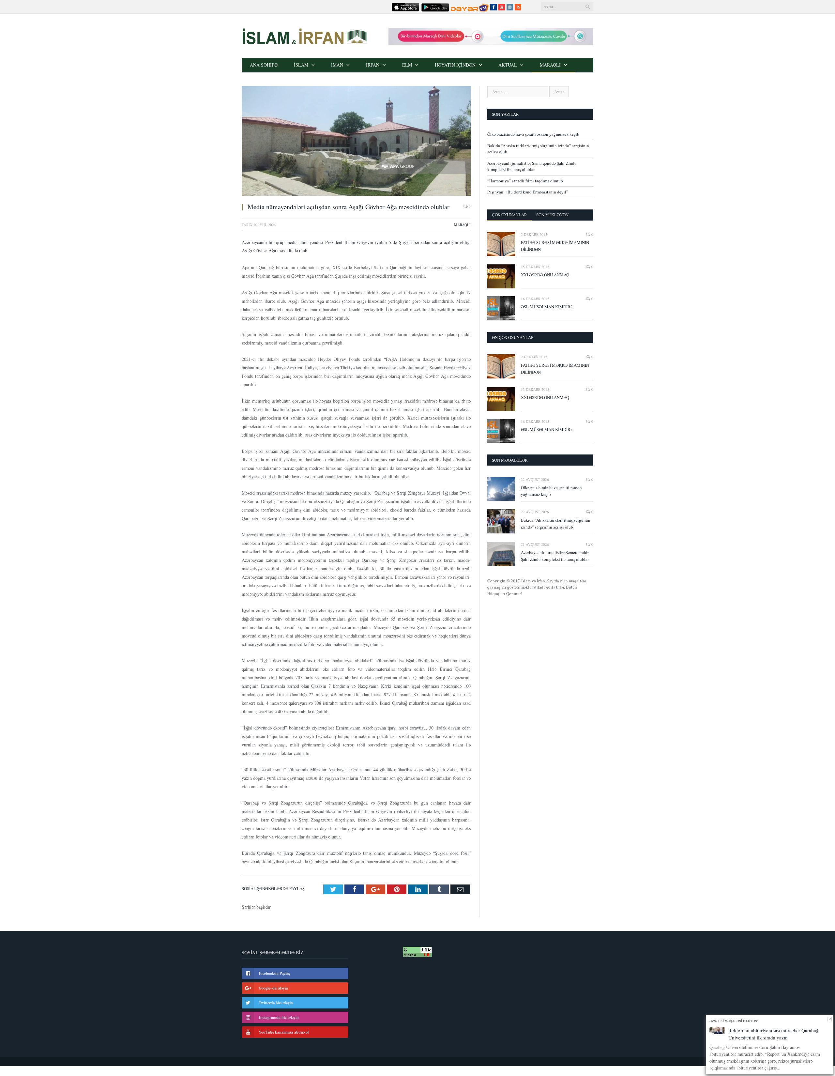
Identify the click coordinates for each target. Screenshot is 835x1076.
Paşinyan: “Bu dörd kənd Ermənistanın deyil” (527, 192)
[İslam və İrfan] (304, 35)
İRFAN (372, 65)
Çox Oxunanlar (509, 215)
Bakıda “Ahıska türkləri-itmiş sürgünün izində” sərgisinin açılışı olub (555, 523)
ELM (407, 65)
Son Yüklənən (552, 215)
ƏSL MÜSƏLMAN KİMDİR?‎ (546, 307)
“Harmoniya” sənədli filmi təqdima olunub (525, 181)
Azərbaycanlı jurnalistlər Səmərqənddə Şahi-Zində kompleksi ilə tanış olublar (531, 166)
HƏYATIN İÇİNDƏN (455, 65)
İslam (301, 65)
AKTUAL (507, 65)
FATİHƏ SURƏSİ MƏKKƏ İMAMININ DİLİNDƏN (555, 245)
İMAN (337, 65)
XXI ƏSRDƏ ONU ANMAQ (545, 275)
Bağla (829, 1019)
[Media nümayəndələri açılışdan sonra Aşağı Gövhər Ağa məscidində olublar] (356, 141)
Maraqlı (550, 65)
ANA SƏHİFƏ (264, 65)
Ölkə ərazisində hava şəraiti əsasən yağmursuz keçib (533, 134)
